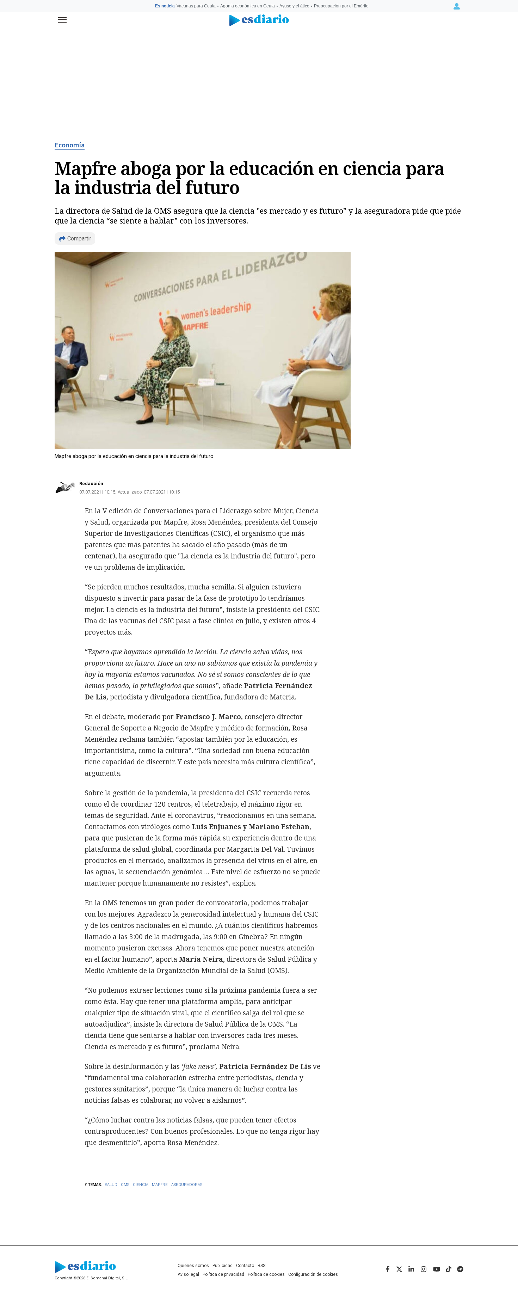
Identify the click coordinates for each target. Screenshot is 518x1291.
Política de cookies (266, 1274)
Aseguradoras (186, 1184)
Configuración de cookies (313, 1274)
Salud (111, 1184)
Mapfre (160, 1184)
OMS (125, 1184)
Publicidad (222, 1265)
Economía (70, 145)
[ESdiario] (259, 20)
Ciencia (140, 1184)
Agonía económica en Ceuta (247, 6)
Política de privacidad (223, 1274)
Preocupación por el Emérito (341, 6)
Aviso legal (188, 1274)
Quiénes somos (193, 1265)
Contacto (245, 1265)
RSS (261, 1265)
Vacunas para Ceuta (196, 6)
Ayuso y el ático (294, 6)
